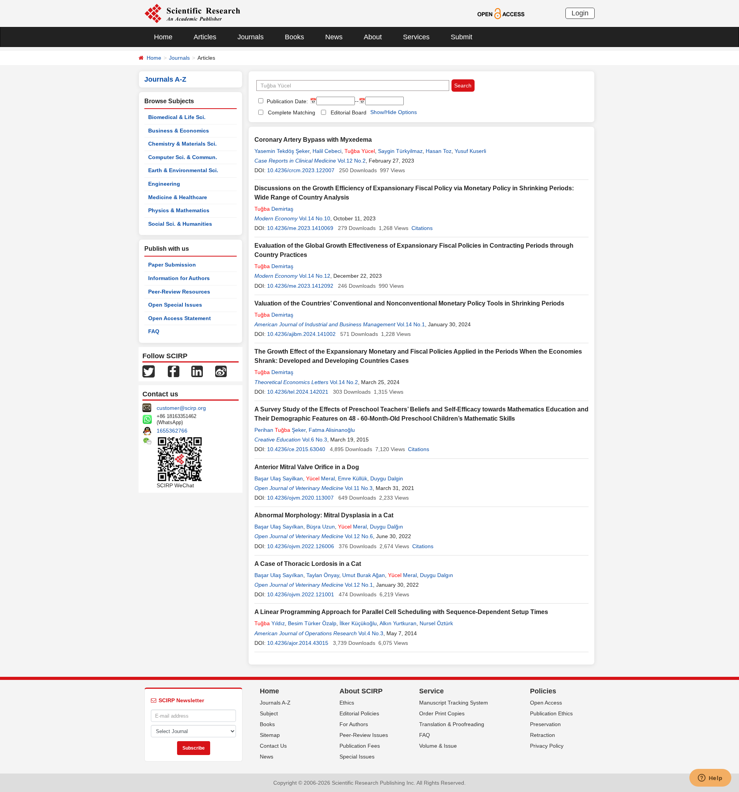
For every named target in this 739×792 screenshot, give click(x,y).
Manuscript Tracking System (453, 703)
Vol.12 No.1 (359, 585)
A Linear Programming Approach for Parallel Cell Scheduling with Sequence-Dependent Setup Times (401, 612)
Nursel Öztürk (436, 623)
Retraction (542, 735)
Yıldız (269, 623)
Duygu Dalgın (436, 575)
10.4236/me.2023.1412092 (300, 286)
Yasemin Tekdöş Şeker (281, 151)
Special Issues (357, 756)
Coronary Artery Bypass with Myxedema (313, 139)
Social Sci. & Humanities (180, 224)
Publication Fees (359, 746)
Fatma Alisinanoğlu (332, 430)
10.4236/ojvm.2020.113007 (300, 498)
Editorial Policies (359, 713)
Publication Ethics (551, 713)
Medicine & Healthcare (177, 197)
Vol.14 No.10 (314, 218)
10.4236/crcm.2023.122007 (300, 170)
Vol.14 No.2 (344, 382)
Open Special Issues (175, 305)
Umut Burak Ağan (363, 575)
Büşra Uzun (320, 527)
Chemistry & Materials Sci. (182, 144)
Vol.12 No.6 (359, 536)
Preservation (545, 724)
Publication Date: (286, 101)
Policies (543, 691)
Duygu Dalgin (386, 478)
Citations (422, 228)
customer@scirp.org (181, 408)
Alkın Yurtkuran (398, 623)
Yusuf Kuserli (470, 151)
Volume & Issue (438, 746)
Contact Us (273, 746)
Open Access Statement (179, 318)
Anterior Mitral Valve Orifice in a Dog (306, 467)
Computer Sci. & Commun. (182, 157)
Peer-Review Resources (179, 292)
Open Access (546, 703)
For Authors (353, 724)
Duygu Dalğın (386, 527)
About (373, 37)
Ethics (346, 703)
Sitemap (270, 735)
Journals (250, 37)
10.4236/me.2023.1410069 (300, 228)
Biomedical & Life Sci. (177, 117)
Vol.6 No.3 (314, 439)
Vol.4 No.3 (370, 633)
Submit (461, 37)
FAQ (153, 331)
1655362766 (172, 431)
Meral (320, 478)
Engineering (164, 184)
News (334, 37)
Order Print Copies (442, 713)
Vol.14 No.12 (314, 276)
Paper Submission (172, 265)
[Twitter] (148, 371)
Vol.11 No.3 (359, 488)
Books (294, 37)
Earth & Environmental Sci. (183, 170)
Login (580, 13)
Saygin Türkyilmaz (400, 151)
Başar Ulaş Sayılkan (278, 527)
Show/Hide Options (393, 112)
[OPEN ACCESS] (501, 13)
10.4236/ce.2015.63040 (296, 449)
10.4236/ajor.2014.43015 (297, 643)
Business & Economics (178, 131)
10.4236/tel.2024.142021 (297, 392)
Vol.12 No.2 (352, 161)
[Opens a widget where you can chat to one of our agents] (710, 778)
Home (163, 37)
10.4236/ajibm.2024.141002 (301, 334)
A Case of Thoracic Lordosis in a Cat (307, 563)
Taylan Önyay (322, 575)
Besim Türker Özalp (312, 623)
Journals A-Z (275, 703)
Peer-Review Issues (363, 735)
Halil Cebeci (327, 151)
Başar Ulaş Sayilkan (278, 478)
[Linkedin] (197, 371)
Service (431, 691)
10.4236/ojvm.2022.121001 (300, 594)
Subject (269, 713)
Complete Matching (291, 112)
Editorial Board (348, 112)
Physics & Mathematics (178, 210)
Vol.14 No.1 (411, 324)
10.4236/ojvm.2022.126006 (300, 546)
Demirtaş (273, 209)
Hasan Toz (438, 151)
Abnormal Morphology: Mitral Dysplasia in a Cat (323, 515)
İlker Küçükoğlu (358, 623)
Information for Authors (179, 278)
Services (416, 37)
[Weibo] (221, 371)
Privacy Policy (546, 746)
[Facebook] (173, 371)
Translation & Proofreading (451, 724)
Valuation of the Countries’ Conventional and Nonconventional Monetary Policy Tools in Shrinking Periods (409, 303)
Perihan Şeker (280, 430)
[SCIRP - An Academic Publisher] (192, 13)
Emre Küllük (352, 478)
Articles (205, 37)
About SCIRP (361, 691)
